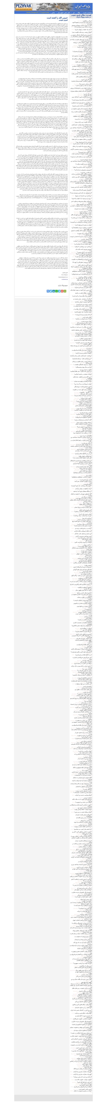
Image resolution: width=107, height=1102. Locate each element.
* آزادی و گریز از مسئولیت (82, 578)
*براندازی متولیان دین (83, 574)
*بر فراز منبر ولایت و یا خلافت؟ (81, 720)
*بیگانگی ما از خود (84, 630)
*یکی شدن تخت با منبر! (83, 220)
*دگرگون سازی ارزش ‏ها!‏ (82, 561)
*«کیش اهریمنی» (85, 484)
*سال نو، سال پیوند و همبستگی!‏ (82, 367)
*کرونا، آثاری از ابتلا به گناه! (82, 265)
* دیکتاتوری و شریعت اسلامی (81, 747)
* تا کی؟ (87, 643)
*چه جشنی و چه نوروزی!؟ (82, 152)
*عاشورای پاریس (84, 686)
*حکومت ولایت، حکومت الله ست (81, 1080)
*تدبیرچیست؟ (85, 609)
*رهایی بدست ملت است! (82, 514)
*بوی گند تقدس (85, 588)
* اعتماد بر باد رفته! (84, 430)
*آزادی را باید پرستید (84, 688)
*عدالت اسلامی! (85, 757)
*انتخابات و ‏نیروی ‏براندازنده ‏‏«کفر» (81, 543)
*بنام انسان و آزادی (84, 610)
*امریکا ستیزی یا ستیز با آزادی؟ (81, 342)
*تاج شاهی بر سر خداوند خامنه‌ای (82, 1008)
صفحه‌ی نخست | (86, 12)
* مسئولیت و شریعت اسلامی (81, 519)
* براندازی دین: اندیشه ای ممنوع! (82, 196)
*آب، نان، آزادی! (85, 50)
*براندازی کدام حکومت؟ (82, 399)
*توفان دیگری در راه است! (82, 751)
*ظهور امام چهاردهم (84, 982)
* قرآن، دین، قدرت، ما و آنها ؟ (81, 875)
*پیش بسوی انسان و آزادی (82, 1049)
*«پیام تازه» (86, 348)
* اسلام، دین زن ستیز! (83, 469)
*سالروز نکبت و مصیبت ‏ (82, 559)
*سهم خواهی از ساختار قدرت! (81, 135)
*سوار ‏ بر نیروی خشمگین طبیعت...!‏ (81, 365)
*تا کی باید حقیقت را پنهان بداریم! (82, 30)
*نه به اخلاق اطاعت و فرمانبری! (82, 655)
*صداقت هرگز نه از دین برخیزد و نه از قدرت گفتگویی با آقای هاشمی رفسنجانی (82, 960)
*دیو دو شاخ (86, 860)
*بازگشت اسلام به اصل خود (82, 808)
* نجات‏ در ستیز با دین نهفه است (81, 498)
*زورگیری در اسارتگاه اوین (82, 851)
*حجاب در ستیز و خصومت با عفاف (81, 1091)
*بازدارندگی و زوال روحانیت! (81, 524)
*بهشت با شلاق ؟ (85, 835)
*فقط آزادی (86, 618)
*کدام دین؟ (86, 379)
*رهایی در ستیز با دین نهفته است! (81, 225)
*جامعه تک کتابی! (85, 692)
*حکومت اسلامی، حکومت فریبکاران (81, 1019)
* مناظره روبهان (85, 545)
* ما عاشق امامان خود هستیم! (81, 1053)
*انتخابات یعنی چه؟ (84, 669)
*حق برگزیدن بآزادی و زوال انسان (81, 508)
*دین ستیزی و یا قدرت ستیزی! (81, 728)
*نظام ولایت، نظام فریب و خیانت (82, 1013)
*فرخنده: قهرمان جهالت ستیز (81, 742)
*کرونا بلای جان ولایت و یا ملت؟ (82, 257)
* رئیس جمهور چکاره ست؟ (82, 546)
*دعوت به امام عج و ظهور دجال (82, 591)
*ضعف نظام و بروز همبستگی (81, 323)
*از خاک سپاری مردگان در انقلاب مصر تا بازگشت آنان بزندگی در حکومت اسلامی (81, 838)
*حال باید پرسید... (85, 872)
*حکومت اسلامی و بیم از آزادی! (82, 353)
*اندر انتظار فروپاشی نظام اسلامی (81, 531)
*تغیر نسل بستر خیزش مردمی (81, 466)
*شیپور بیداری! (85, 48)
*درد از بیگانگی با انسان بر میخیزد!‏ (81, 512)
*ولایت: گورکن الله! (84, 539)
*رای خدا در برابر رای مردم (82, 537)
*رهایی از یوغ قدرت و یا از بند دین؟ (81, 384)
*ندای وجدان (86, 555)
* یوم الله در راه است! (83, 172)
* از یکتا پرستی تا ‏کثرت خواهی (81, 553)
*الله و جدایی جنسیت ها (83, 1085)
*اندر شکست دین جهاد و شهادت (82, 684)
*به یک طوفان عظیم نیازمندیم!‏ (81, 444)
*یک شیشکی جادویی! (83, 239)
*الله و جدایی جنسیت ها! (83, 84)
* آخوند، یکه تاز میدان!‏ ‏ (83, 398)
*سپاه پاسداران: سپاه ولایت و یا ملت (81, 749)
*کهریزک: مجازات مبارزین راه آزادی (81, 1072)
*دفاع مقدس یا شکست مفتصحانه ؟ (81, 793)
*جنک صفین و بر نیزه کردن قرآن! (81, 288)
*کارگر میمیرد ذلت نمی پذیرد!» (81, 401)
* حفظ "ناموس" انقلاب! (83, 338)
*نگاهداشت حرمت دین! (83, 435)
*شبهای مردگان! (85, 185)
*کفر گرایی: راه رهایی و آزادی (81, 695)
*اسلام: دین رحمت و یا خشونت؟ (82, 803)
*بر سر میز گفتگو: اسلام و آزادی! (81, 454)
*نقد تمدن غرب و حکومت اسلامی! (81, 410)
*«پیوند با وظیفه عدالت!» (82, 180)
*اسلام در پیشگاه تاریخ (83, 628)
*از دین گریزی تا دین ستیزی (82, 558)
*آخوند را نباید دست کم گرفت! (81, 304)
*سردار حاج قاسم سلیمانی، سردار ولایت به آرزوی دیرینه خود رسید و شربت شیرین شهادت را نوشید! (81, 284)
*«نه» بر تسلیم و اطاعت (83, 763)
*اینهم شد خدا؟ (85, 701)
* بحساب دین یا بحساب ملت (82, 1059)
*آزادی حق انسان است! (83, 479)
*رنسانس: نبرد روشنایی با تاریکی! (81, 247)
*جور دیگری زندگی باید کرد (82, 679)
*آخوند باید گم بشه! (84, 428)
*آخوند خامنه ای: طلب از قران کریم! (81, 144)
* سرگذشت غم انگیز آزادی (82, 580)
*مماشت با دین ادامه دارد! (82, 45)
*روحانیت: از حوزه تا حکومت (81, 735)
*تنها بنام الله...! (85, 235)
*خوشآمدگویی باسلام (84, 114)
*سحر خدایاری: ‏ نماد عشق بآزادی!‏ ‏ (81, 312)
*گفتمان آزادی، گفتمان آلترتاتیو (81, 431)
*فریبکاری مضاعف (84, 708)
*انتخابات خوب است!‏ (84, 551)
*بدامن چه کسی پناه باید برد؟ (81, 670)
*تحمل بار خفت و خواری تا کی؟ (82, 86)
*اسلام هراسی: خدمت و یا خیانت (82, 795)
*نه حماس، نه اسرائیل (83, 820)
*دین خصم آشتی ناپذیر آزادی (82, 855)
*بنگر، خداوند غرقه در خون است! (82, 897)
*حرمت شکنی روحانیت (83, 914)
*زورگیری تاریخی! (84, 415)
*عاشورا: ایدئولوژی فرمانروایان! (82, 418)
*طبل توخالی (86, 909)
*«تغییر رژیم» (86, 505)
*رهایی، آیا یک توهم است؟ (82, 714)
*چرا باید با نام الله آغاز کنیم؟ (82, 1082)
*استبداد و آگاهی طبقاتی (83, 710)
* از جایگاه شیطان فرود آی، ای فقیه (81, 492)
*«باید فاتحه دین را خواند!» (82, 402)
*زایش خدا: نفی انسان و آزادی (81, 915)
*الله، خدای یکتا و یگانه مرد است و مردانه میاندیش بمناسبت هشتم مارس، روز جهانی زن (81, 985)
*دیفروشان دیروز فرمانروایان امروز (81, 567)
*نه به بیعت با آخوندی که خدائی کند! (81, 137)
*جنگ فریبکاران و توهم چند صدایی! (81, 382)
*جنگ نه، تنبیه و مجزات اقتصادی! (82, 336)
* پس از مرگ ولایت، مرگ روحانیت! (81, 516)
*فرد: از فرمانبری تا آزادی (82, 404)
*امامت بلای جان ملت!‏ (83, 394)
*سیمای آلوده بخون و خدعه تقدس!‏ (81, 340)
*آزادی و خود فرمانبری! (83, 412)
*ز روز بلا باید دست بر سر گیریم (81, 707)
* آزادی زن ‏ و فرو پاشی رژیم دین (81, 529)
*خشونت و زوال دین (84, 497)
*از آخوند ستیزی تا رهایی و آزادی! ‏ (81, 302)
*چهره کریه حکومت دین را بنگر (81, 849)
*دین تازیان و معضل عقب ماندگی (82, 534)
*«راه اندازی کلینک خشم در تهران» (81, 827)
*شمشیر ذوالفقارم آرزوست (82, 678)
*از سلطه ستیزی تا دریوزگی (82, 895)
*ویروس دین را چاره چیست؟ (81, 252)
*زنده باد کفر (86, 540)
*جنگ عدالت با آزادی (83, 975)
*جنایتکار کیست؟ (85, 789)
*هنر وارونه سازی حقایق (83, 510)
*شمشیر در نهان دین (84, 741)
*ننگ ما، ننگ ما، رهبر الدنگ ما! (81, 278)
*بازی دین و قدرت (84, 848)
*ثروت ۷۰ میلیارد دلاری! (83, 211)
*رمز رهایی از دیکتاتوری (83, 966)
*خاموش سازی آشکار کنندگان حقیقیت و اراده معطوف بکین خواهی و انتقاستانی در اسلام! (81, 36)
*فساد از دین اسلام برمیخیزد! (81, 64)
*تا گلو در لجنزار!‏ (84, 344)
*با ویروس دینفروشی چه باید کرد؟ (81, 170)
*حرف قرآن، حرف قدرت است (81, 1048)
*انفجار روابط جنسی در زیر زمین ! (81, 812)
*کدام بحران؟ (85, 1056)
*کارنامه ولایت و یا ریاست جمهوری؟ (81, 964)
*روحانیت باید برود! (84, 518)
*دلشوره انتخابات (84, 957)
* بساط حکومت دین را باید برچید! (82, 122)
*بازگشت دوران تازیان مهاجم (81, 1058)
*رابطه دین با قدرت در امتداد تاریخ (81, 664)
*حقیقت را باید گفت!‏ (84, 552)
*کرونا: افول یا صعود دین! (82, 255)
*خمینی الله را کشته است (82, 1089)
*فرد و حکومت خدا (84, 770)
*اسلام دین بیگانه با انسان (82, 883)
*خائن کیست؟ (85, 647)
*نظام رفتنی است (84, 317)
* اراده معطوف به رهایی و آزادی (82, 489)
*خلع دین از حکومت (84, 901)
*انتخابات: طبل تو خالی (83, 662)
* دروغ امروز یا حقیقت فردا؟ (81, 427)
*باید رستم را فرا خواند (83, 899)
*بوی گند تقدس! (85, 94)
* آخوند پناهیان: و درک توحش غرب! (81, 244)
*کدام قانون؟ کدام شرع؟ (82, 269)
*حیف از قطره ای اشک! (83, 213)
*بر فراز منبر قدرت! (84, 443)
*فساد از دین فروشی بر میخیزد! (82, 319)
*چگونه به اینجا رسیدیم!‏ (83, 369)
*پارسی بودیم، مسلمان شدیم (81, 449)
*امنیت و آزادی (85, 616)
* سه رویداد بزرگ (84, 503)
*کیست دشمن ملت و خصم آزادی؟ (81, 526)
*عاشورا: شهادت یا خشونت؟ (82, 694)
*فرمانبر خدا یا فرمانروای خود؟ (81, 142)
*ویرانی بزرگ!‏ (85, 556)
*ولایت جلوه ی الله (84, 1064)
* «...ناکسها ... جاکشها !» (83, 392)
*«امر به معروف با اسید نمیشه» (81, 791)
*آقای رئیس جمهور (84, 992)
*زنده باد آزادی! (85, 54)
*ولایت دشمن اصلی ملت (83, 752)
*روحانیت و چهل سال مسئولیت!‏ (82, 325)
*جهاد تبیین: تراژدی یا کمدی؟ (81, 72)
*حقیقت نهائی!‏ (85, 565)
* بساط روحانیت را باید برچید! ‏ (81, 422)
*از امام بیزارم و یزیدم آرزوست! (82, 315)
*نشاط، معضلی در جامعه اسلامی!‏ (81, 375)
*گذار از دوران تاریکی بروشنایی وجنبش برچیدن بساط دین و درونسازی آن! (81, 27)
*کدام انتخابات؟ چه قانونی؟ (82, 997)
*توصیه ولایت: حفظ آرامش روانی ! (81, 810)
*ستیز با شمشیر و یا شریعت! (81, 133)
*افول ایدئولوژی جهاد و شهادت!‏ (81, 334)
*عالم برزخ (86, 475)
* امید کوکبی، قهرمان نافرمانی (81, 638)
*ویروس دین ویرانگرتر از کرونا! (81, 253)
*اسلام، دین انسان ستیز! (82, 468)
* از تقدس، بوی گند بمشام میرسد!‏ (81, 396)
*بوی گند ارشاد (85, 1067)
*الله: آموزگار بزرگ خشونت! (82, 233)
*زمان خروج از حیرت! (83, 159)
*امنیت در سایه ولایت (83, 702)
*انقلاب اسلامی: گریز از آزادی (81, 867)
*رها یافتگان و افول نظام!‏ (82, 456)
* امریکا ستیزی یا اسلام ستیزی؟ (82, 632)
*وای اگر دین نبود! (84, 716)
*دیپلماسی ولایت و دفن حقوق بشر (81, 890)
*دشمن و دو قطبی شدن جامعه (81, 634)
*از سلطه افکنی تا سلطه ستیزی (81, 873)
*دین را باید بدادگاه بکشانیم (82, 994)
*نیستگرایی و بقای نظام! (83, 504)
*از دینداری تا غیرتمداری (83, 1055)
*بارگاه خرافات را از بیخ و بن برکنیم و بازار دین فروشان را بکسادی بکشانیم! (81, 183)
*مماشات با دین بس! (83, 882)
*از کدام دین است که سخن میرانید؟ (81, 1077)
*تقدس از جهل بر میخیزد (82, 697)
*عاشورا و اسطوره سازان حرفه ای (81, 1031)
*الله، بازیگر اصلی (84, 1065)
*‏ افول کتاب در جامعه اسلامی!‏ (81, 414)
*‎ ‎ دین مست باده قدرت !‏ (83, 572)
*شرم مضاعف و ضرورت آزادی (81, 536)
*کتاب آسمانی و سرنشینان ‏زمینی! (81, 420)
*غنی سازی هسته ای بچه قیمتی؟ (82, 739)
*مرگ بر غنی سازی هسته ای (81, 888)
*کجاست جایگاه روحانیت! (82, 277)
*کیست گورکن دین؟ (84, 737)
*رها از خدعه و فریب (83, 321)
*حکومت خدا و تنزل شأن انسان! (81, 333)
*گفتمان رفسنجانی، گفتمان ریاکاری (81, 563)
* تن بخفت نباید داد (84, 660)
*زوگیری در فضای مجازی (82, 846)
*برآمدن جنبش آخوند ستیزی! (82, 47)
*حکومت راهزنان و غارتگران (82, 995)
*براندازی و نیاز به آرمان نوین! (81, 408)
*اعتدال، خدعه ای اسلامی (82, 825)
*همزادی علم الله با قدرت (82, 761)
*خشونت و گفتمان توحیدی (82, 612)
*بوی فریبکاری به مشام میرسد (81, 926)
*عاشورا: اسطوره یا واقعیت (82, 587)
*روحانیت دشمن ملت (84, 1083)
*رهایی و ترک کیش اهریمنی (82, 672)
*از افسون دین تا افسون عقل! (81, 204)
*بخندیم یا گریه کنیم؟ (83, 673)
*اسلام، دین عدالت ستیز (83, 471)
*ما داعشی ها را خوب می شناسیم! (81, 830)
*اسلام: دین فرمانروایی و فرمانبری (81, 1087)
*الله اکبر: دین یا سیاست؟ (82, 908)
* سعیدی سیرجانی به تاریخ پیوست (81, 775)
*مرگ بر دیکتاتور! (84, 21)
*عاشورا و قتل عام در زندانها (82, 593)
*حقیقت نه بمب (85, 797)
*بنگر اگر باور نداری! (84, 79)
